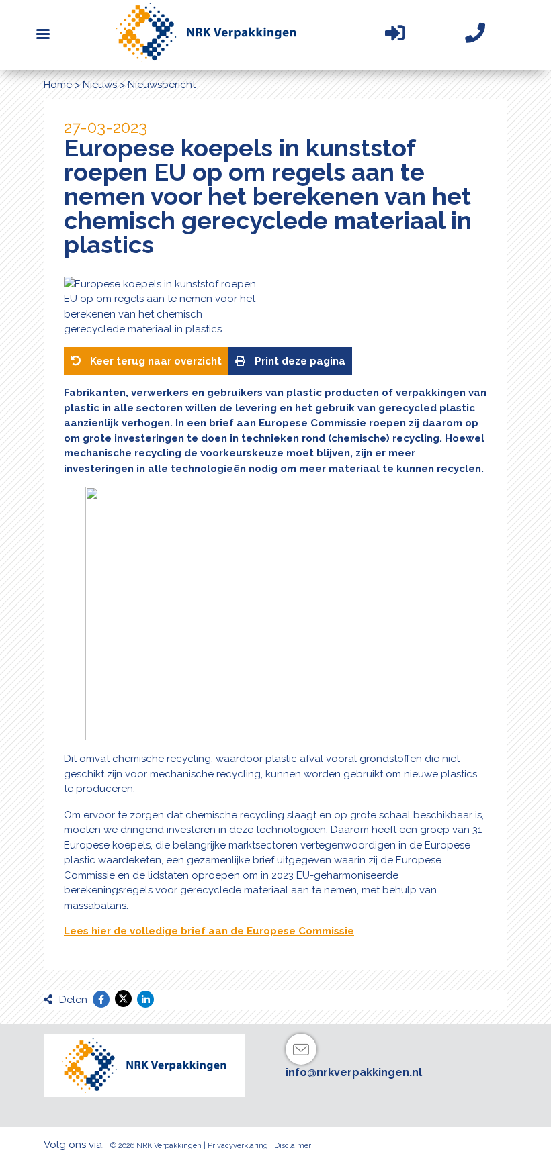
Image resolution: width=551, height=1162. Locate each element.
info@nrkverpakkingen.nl (354, 1072)
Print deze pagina (298, 361)
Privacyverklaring (238, 1145)
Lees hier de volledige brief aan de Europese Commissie (209, 931)
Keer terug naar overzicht (154, 361)
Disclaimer (292, 1145)
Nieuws (100, 85)
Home (58, 85)
